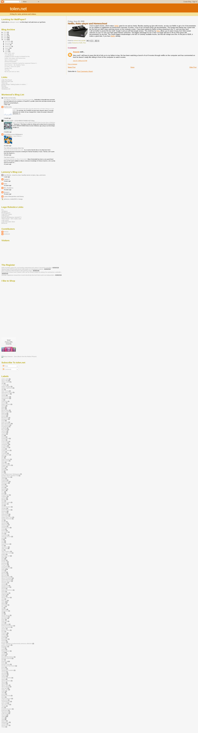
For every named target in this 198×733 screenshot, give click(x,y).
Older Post (193, 67)
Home (132, 67)
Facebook (4, 483)
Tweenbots (4, 712)
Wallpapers (5, 722)
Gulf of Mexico (5, 510)
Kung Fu (4, 565)
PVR (2, 648)
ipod (2, 538)
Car (2, 435)
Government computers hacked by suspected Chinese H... (21, 63)
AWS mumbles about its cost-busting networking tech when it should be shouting (26, 267)
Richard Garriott (6, 658)
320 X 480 (4, 380)
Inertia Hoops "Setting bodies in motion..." (14, 84)
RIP (2, 660)
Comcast (4, 443)
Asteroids (4, 401)
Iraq (2, 542)
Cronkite (4, 453)
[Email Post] (87, 40)
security (3, 673)
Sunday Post (8, 68)
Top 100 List (5, 704)
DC (2, 458)
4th (2, 383)
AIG (2, 389)
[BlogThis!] (92, 41)
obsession (4, 611)
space (3, 679)
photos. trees (5, 630)
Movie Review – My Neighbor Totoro (15, 65)
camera (3, 431)
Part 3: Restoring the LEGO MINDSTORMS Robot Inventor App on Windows (34, 122)
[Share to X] (94, 41)
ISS (2, 545)
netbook (4, 594)
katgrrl (3, 554)
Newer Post (72, 67)
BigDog (3, 413)
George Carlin (5, 502)
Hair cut (3, 513)
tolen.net (18, 8)
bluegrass (4, 419)
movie (3, 584)
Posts (6, 366)
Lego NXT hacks (6, 214)
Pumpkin (4, 646)
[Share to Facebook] (96, 41)
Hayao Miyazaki (6, 518)
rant (2, 652)
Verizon (3, 715)
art (2, 400)
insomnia (4, 535)
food (2, 493)
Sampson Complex (7, 670)
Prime (3, 640)
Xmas (3, 727)
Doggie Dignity (6, 465)
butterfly (3, 428)
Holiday (3, 526)
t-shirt (3, 691)
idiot (2, 533)
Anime (3, 395)
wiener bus (4, 725)
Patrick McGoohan (7, 625)
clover (3, 440)
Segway (4, 674)
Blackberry (4, 417)
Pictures (4, 633)
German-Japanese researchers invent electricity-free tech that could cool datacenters (27, 275)
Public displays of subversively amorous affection (16, 643)
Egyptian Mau (5, 477)
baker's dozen (5, 404)
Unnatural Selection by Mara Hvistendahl (15, 159)
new (2, 599)
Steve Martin (5, 686)
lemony (6, 231)
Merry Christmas (6, 578)
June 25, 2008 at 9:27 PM (80, 60)
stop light (4, 688)
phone (3, 628)
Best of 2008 (5, 411)
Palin (3, 620)
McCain (3, 573)
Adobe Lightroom (6, 388)
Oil (2, 612)
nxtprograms (5, 216)
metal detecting (6, 579)
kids (2, 559)
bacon (3, 403)
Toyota (3, 706)
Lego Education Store (8, 221)
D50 (2, 456)
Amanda (76, 52)
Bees (3, 408)
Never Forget (5, 597)
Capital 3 (7, 179)
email (3, 478)
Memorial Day (5, 576)
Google (3, 508)
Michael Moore (6, 581)
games (3, 498)
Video (3, 716)
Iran (2, 541)
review (3, 654)
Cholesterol (5, 438)
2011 (5, 34)
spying (3, 683)
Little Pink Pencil (6, 80)
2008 (5, 39)
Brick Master (5, 425)
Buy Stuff (4, 429)
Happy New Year (6, 517)
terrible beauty (5, 695)
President (4, 639)
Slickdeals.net (5, 89)
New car (4, 600)
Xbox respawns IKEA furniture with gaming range (16, 270)
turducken (4, 710)
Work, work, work (9, 53)
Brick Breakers (6, 423)
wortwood (7, 234)
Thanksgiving (5, 701)
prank (3, 637)
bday (3, 407)
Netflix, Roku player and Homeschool (15, 58)
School (3, 672)
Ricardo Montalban (7, 657)
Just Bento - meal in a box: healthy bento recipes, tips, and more (25, 175)
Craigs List (4, 447)
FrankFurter (5, 495)
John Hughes (5, 551)
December (8, 41)
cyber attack (5, 455)
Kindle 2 (4, 562)
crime (3, 452)
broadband (4, 426)
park (2, 622)
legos (3, 569)
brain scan (4, 422)
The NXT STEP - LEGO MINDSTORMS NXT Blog (19, 120)
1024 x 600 (4, 379)
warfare (3, 724)
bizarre (3, 416)
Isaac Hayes (5, 544)
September (8, 46)
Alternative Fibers (6, 392)
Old (2, 614)
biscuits (3, 414)
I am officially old (9, 55)
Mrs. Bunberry (8, 188)
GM (2, 505)
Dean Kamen (5, 459)
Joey (5, 183)
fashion (3, 489)
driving (3, 469)
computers (4, 444)
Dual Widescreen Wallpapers (13, 134)
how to (3, 530)
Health (3, 521)
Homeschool (75, 42)
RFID (3, 655)
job (2, 550)
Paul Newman (5, 627)
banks (3, 406)
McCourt (4, 575)
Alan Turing (5, 391)
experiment (4, 481)
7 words (3, 385)
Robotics (4, 661)
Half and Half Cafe (7, 81)
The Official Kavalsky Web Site (14, 148)
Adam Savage (5, 386)
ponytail (3, 636)
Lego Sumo (5, 220)
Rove (3, 667)
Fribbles (4, 496)
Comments (7, 369)
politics (3, 634)
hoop (3, 529)
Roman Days (5, 664)
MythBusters (5, 587)
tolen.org (4, 703)
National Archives (6, 590)
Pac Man (4, 618)
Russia (3, 669)
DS (2, 471)
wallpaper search (14, 22)
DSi (2, 472)
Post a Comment (72, 64)
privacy (3, 642)
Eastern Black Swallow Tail (9, 475)
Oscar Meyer (5, 615)
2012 (5, 32)
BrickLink (4, 223)
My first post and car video (12, 71)
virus (2, 718)
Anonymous (5, 398)
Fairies (3, 486)
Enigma (3, 480)
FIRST (3, 490)
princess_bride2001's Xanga (13, 199)
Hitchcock (4, 524)
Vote (2, 719)
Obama (3, 609)
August (7, 48)
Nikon (3, 603)
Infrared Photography (10, 61)
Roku (158, 31)
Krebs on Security (10, 98)
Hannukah (4, 515)
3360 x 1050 (5, 382)
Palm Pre (4, 621)
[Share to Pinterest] (98, 41)
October (7, 44)
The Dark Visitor (9, 157)
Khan (3, 557)
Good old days (6, 507)
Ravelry (3, 86)
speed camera (5, 680)
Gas (2, 501)
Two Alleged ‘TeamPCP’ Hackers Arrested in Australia (19, 99)
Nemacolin (4, 593)
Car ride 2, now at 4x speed (12, 66)
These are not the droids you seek (13, 150)
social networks (6, 677)
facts (2, 484)
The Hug (7, 70)
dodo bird (4, 463)
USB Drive (4, 713)
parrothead (4, 624)
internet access (6, 536)
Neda (3, 591)
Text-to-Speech (6, 698)
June (6, 51)
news (3, 602)
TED (2, 692)
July (6, 50)
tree (2, 707)
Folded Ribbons (17, 136)
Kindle (3, 560)
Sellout (3, 676)
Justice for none (6, 553)
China (3, 437)
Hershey (4, 523)
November (8, 43)
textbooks (4, 700)
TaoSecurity (8, 107)
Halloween (4, 514)
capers (3, 434)
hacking (3, 511)
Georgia (4, 504)
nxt (2, 608)
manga (3, 572)
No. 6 (3, 606)
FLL (2, 210)
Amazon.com (5, 394)
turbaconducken (6, 709)
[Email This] (89, 41)
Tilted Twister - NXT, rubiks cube (11, 218)
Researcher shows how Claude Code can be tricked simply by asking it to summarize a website (31, 272)
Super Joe (4, 689)
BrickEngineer (5, 213)
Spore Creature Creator (11, 60)
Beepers (7, 192)
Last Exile (4, 566)
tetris (2, 697)
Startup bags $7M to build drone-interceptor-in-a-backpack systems (22, 269)
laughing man (5, 567)
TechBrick (4, 211)
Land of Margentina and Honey (14, 196)
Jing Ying (4, 548)
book (3, 420)
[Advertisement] (20, 317)
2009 (5, 38)
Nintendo (4, 605)
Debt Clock (4, 460)
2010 (5, 36)
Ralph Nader (5, 651)
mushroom (4, 585)
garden (3, 499)
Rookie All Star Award (8, 666)
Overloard (4, 617)
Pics (2, 631)
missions (4, 582)
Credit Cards (5, 450)
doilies (3, 466)
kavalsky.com (5, 556)
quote (3, 649)
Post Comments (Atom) (85, 71)
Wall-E (3, 721)
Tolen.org (4, 83)
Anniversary (5, 397)
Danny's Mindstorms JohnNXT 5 (11, 217)
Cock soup (4, 441)
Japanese (4, 547)
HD (2, 520)
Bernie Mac (5, 410)
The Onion (4, 87)
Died (2, 462)
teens (3, 694)
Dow (2, 468)
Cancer (3, 432)
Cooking (4, 446)
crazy (3, 449)
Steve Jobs (4, 685)
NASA (3, 588)
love (2, 570)
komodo (4, 563)
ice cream (4, 532)
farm (2, 487)
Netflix (116, 26)
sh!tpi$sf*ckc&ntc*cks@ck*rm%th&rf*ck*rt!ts (17, 56)
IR (2, 539)
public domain (5, 645)
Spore (3, 682)
